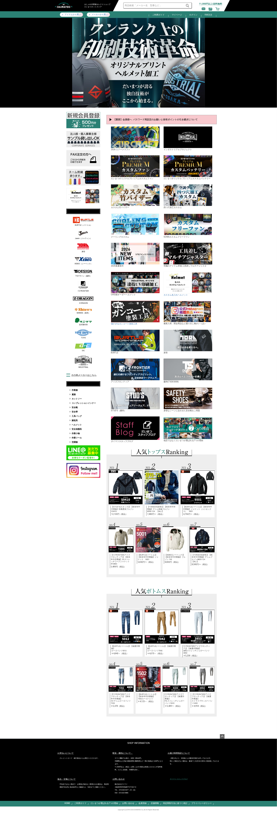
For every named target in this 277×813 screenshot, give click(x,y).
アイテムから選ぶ (72, 14)
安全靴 (75, 407)
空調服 (75, 442)
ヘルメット (77, 425)
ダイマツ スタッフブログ (179, 779)
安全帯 (75, 412)
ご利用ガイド (158, 15)
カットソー (77, 399)
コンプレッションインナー (84, 403)
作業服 (75, 390)
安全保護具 (77, 429)
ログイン (193, 15)
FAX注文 (208, 15)
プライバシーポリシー (201, 803)
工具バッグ (77, 416)
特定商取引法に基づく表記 (175, 803)
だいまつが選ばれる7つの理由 (104, 803)
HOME (67, 803)
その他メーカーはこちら (84, 375)
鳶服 (74, 394)
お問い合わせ (128, 803)
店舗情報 (155, 803)
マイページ (177, 15)
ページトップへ (222, 736)
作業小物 (76, 433)
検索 (188, 6)
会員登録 (142, 803)
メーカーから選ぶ (99, 14)
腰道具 (75, 420)
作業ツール (77, 438)
